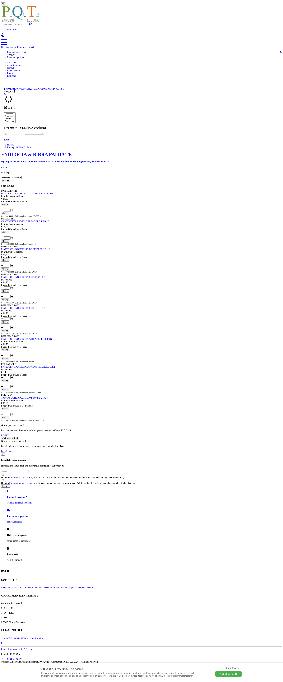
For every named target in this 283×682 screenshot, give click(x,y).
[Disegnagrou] (9, 116)
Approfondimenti (19, 47)
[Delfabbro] (9, 114)
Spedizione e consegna (11, 587)
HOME (10, 144)
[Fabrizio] (9, 119)
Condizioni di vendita (33, 587)
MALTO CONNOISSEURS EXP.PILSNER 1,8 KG (26, 277)
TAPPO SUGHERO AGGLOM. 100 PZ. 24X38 (24, 397)
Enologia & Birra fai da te (19, 147)
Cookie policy (36, 638)
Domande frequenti (67, 587)
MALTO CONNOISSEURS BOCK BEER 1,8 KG (25, 249)
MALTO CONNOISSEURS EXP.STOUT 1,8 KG (25, 308)
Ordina (5, 204)
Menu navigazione (15, 57)
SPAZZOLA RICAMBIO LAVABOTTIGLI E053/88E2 (28, 367)
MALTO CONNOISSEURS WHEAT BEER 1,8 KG (26, 339)
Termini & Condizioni (11, 638)
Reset (6, 139)
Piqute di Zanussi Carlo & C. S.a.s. (17, 649)
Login (10, 73)
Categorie (9, 91)
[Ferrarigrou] (9, 121)
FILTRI (4, 167)
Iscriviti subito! (8, 451)
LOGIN (5, 435)
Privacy (25, 638)
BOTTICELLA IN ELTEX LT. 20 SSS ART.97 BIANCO (28, 193)
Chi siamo (6, 47)
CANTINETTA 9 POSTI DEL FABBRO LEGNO (25, 221)
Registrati (11, 76)
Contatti (31, 47)
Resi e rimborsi (51, 587)
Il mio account (13, 70)
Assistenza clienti (85, 587)
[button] (141, 32)
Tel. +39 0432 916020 (11, 659)
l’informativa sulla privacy (21, 477)
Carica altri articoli (10, 438)
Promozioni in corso (16, 52)
